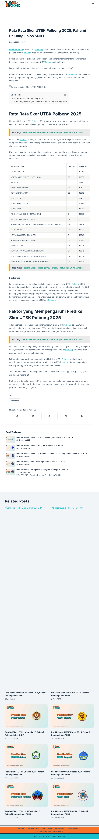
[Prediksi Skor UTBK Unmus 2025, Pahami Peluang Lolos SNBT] (26, 716)
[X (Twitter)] (33, 416)
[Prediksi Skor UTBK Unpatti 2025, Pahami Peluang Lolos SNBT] (72, 756)
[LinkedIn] (66, 416)
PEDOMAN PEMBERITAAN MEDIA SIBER (49, 832)
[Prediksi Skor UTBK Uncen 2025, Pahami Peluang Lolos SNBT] (72, 716)
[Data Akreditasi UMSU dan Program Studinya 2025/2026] (10, 464)
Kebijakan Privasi (74, 828)
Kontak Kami (47, 828)
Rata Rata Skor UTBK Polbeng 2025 (27, 98)
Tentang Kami (33, 828)
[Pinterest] (50, 416)
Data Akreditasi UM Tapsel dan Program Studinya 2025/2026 (42, 470)
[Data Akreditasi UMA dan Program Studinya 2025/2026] (10, 448)
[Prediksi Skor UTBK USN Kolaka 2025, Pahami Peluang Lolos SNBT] (26, 795)
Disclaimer (59, 828)
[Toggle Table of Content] (64, 95)
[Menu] (93, 4)
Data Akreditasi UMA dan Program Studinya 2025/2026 (39, 445)
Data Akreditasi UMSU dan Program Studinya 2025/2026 (40, 462)
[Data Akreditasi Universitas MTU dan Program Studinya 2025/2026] (10, 439)
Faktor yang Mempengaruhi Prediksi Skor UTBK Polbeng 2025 (39, 101)
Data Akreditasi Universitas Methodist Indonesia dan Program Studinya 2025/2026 (51, 453)
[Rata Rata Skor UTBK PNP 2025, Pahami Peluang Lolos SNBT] (72, 597)
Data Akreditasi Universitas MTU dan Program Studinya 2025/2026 (44, 437)
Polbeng (39, 49)
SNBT (23, 42)
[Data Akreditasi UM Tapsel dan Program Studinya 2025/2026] (10, 472)
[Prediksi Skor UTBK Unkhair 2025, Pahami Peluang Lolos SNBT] (26, 756)
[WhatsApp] (82, 416)
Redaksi (21, 828)
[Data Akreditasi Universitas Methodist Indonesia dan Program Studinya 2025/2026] (10, 456)
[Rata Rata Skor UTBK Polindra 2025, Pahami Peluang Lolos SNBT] (26, 597)
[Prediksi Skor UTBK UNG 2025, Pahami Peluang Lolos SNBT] (72, 795)
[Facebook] (17, 416)
